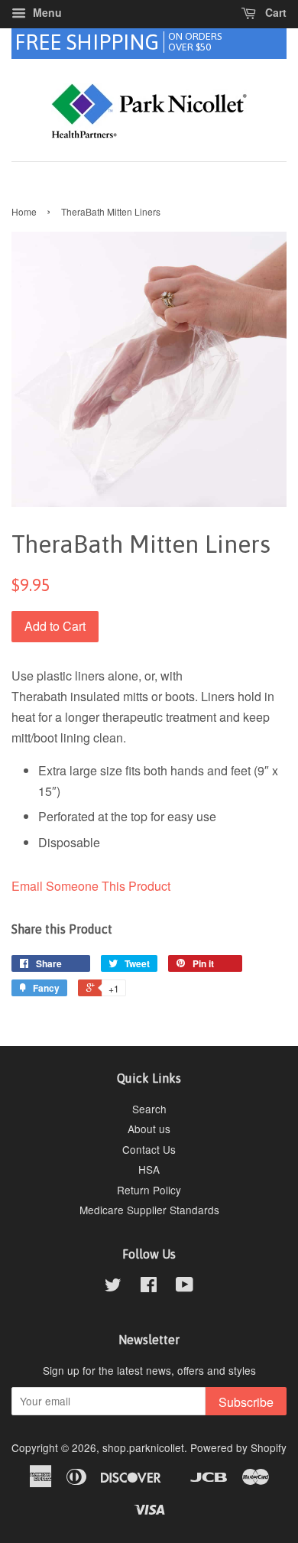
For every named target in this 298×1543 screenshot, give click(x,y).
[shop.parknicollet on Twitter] (113, 1286)
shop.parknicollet (143, 1447)
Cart (274, 12)
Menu (46, 12)
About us (149, 1128)
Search (149, 1108)
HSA (149, 1169)
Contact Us (149, 1149)
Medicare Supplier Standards (149, 1209)
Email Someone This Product (90, 886)
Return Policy (149, 1189)
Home (24, 211)
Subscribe (246, 1402)
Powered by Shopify (238, 1447)
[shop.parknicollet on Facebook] (148, 1286)
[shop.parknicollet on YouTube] (184, 1286)
